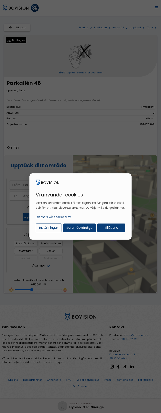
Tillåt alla (111, 227)
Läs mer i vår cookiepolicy (53, 217)
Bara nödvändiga (79, 227)
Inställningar (48, 227)
